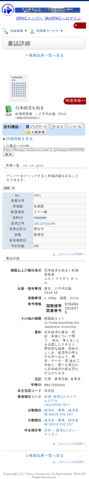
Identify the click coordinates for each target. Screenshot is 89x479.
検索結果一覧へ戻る (46, 55)
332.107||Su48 (44, 223)
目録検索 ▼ (18, 30)
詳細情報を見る (19, 139)
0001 (37, 195)
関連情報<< (76, 100)
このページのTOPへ (71, 254)
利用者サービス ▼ (49, 30)
